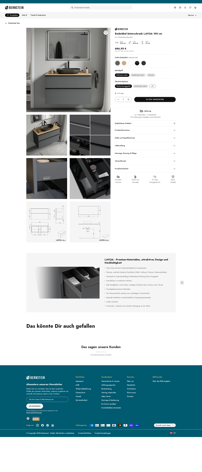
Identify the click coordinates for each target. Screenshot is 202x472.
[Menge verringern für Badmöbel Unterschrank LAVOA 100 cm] (118, 99)
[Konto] (185, 7)
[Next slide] (182, 283)
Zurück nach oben (163, 425)
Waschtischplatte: (121, 81)
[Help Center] (180, 7)
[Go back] (6, 23)
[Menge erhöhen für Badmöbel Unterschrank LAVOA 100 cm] (128, 99)
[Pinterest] (47, 425)
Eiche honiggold (123, 86)
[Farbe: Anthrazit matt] (117, 63)
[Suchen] (72, 7)
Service (191, 15)
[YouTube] (52, 425)
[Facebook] (42, 425)
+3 (152, 86)
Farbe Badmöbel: (126, 57)
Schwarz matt (122, 75)
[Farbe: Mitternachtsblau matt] (143, 63)
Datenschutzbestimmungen (34, 413)
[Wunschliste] (190, 7)
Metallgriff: (119, 70)
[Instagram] (37, 425)
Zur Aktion (118, 2)
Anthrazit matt (138, 75)
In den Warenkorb (155, 99)
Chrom (151, 75)
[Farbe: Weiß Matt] (130, 63)
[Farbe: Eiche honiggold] (124, 63)
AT (175, 433)
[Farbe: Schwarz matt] (137, 63)
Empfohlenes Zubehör (123, 123)
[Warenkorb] (195, 7)
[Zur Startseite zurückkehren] (14, 7)
